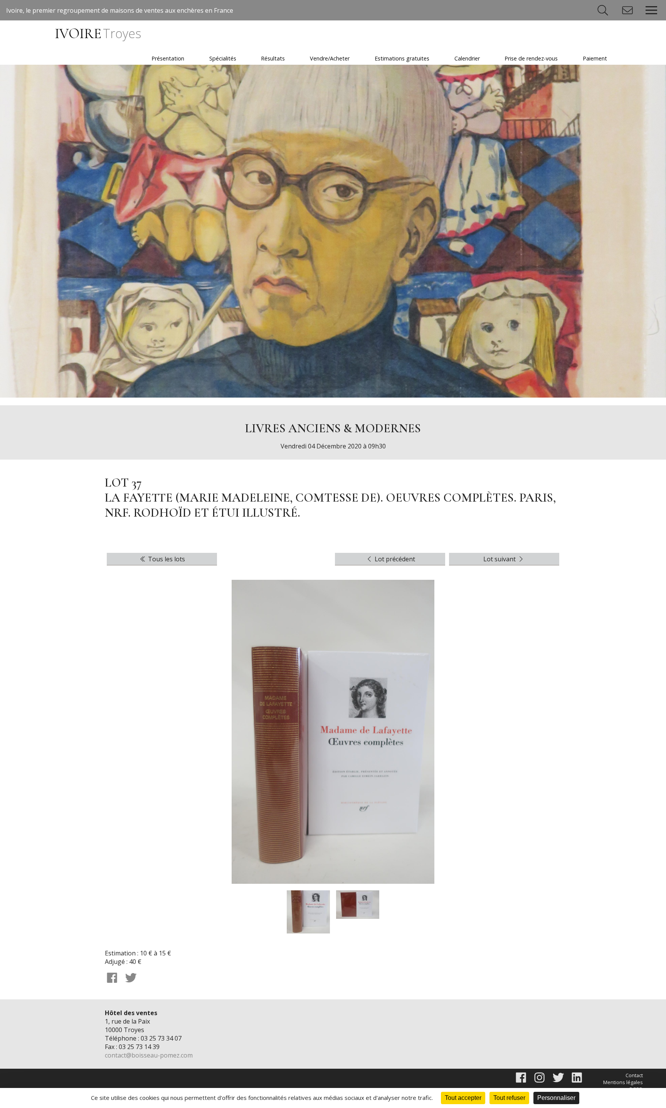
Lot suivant (500, 559)
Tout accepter (463, 1098)
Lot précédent (394, 559)
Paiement (595, 58)
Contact (634, 1075)
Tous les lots (165, 559)
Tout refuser (509, 1098)
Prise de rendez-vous (531, 58)
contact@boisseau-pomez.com (149, 1055)
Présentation (167, 58)
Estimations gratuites (402, 58)
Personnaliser (556, 1098)
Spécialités (222, 58)
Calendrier (467, 58)
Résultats (273, 58)
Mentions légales (623, 1082)
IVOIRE (98, 33)
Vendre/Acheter (330, 58)
